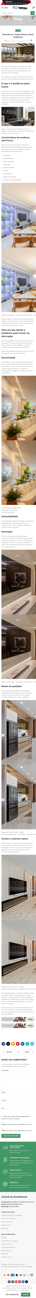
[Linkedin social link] (22, 1044)
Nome (3, 1092)
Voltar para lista (18, 1052)
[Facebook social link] (3, 1044)
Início (15, 23)
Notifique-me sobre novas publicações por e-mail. (16, 1130)
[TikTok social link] (26, 1281)
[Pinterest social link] (18, 1044)
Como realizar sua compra (9, 1241)
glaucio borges (11, 41)
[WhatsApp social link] (27, 1044)
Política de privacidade (8, 1218)
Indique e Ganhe (6, 1257)
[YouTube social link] (16, 1281)
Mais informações (12, 1294)
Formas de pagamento (8, 1247)
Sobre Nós (4, 1254)
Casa (20, 23)
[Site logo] (20, 7)
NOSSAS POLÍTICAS (8, 1212)
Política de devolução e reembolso (11, 1215)
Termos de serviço (7, 1222)
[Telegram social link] (32, 1044)
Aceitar (25, 1294)
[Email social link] (13, 1044)
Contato (3, 1237)
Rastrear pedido (6, 1250)
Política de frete (6, 1225)
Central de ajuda (6, 1244)
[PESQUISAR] (33, 13)
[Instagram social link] (12, 1281)
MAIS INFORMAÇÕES (8, 1234)
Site (2, 1108)
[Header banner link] (18, 2)
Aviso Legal (4, 1228)
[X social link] (8, 1044)
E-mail (3, 1100)
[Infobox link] (18, 1149)
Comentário (5, 1070)
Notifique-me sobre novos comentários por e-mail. (16, 1124)
